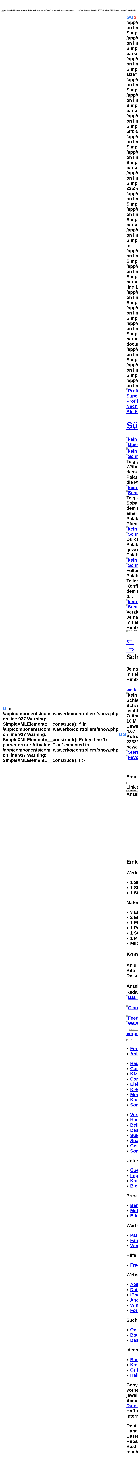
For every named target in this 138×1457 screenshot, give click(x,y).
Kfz (133, 1073)
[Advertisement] (35, 5)
